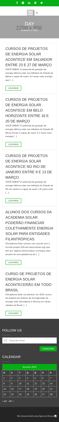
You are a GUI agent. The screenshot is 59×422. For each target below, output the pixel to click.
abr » (11, 401)
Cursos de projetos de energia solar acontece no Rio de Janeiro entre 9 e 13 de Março (28, 166)
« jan (4, 401)
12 (35, 383)
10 (20, 383)
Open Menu (30, 13)
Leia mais (13, 88)
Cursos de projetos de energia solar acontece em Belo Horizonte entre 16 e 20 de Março (27, 110)
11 (28, 383)
